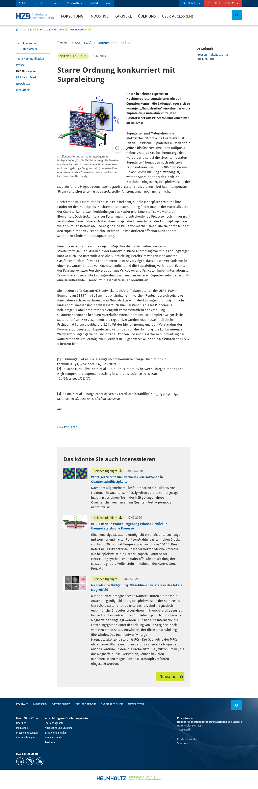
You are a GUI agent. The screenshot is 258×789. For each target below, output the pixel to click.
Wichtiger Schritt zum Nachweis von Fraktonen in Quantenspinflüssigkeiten (127, 479)
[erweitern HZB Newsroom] (89, 29)
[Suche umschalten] (237, 15)
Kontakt (22, 704)
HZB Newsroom (78, 29)
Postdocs (50, 742)
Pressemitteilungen (27, 732)
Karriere (123, 16)
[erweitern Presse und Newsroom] (66, 29)
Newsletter (23, 83)
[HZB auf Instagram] (30, 761)
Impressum (39, 704)
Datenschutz (61, 704)
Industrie (98, 16)
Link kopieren (67, 427)
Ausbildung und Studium (58, 727)
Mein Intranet (32, 3)
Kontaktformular (187, 739)
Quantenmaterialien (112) (112, 43)
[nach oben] (236, 705)
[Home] (35, 16)
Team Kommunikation (30, 58)
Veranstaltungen (25, 737)
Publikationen (100, 3)
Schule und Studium (56, 732)
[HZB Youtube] (40, 761)
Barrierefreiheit (112, 704)
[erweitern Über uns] (34, 29)
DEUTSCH (190, 3)
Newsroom (169, 676)
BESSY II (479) (81, 43)
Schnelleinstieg (221, 3)
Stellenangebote (54, 723)
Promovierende (53, 737)
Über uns (147, 16)
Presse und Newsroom (51, 29)
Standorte (183, 743)
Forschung (72, 16)
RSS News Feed (26, 77)
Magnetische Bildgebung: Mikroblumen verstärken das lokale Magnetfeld (136, 587)
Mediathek (74, 3)
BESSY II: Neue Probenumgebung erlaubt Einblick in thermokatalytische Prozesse (129, 526)
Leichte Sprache (85, 704)
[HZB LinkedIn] (20, 761)
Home (17, 29)
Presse (54, 3)
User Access (177, 16)
